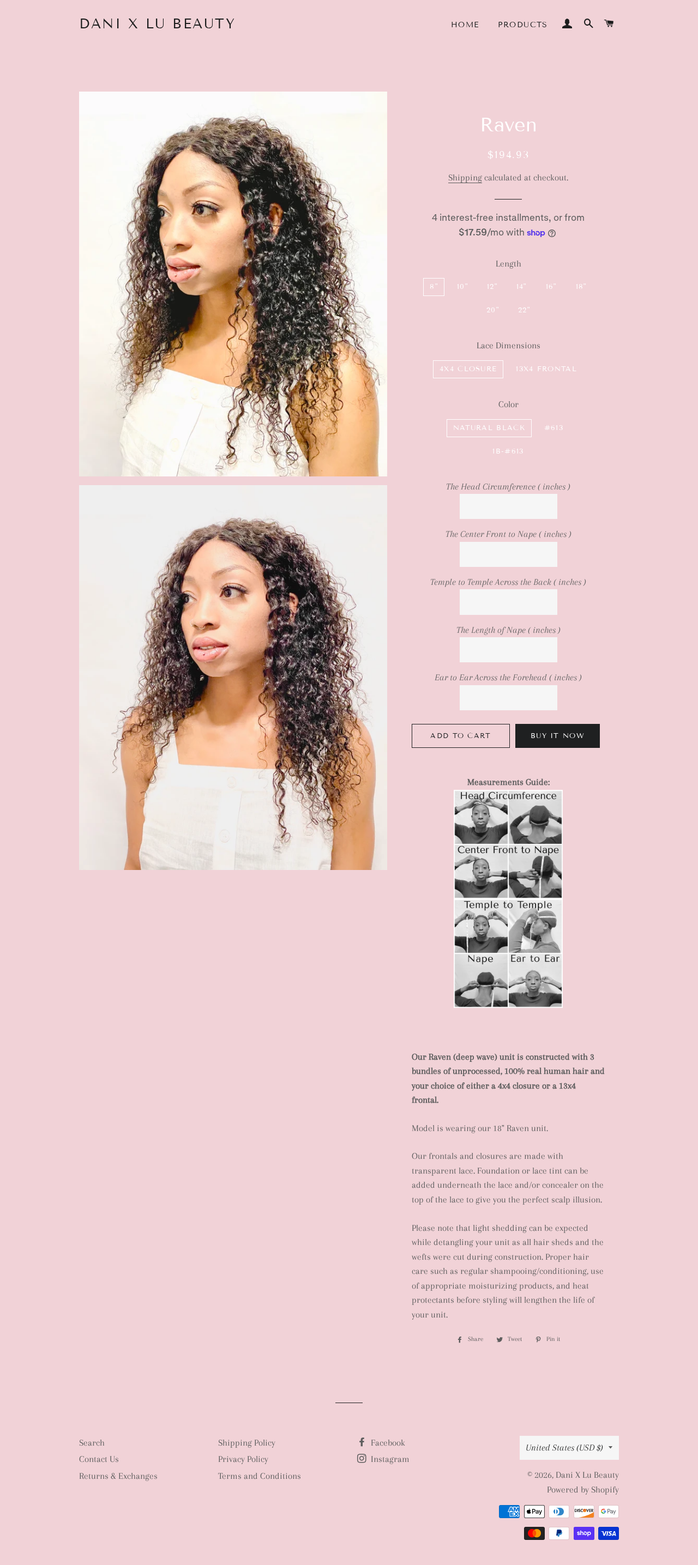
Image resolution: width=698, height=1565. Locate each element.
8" (434, 286)
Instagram (389, 1459)
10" (462, 286)
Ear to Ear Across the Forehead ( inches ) (508, 677)
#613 (553, 428)
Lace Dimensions (508, 345)
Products (523, 24)
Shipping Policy (246, 1442)
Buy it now (558, 736)
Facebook (387, 1442)
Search (92, 1442)
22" (524, 310)
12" (492, 286)
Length (508, 263)
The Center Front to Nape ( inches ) (508, 534)
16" (551, 286)
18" (581, 286)
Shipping (465, 177)
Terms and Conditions (259, 1476)
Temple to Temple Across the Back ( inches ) (508, 582)
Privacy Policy (243, 1459)
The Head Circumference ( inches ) (508, 486)
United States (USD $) (564, 1447)
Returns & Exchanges (118, 1476)
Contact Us (99, 1459)
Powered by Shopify (583, 1489)
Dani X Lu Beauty (157, 24)
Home (465, 24)
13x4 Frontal (546, 369)
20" (492, 310)
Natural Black (489, 428)
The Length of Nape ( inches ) (508, 630)
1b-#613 (508, 451)
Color (508, 404)
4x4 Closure (468, 369)
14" (521, 286)
